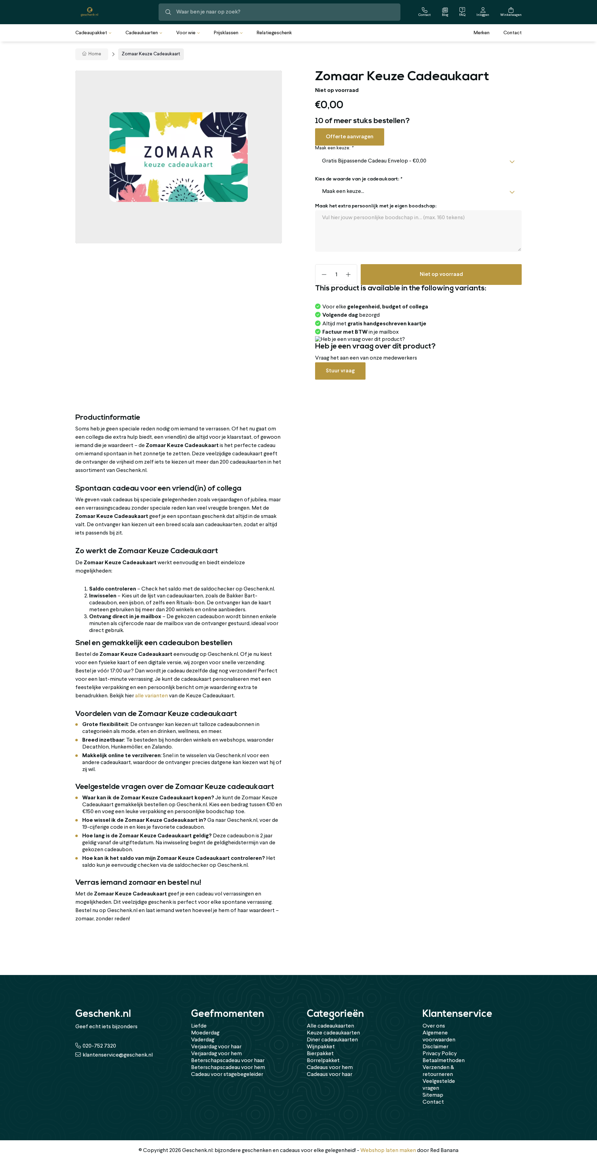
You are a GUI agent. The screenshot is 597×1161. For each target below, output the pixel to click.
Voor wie (186, 32)
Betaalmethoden (444, 1061)
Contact (512, 32)
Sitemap (433, 1095)
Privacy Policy (440, 1054)
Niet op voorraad (441, 274)
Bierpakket (320, 1054)
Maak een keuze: (334, 148)
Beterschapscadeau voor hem (228, 1067)
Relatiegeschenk (274, 32)
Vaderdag (202, 1040)
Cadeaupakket (91, 32)
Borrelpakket (323, 1061)
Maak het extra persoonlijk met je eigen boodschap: (375, 206)
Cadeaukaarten (141, 32)
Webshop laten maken (388, 1150)
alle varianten (151, 696)
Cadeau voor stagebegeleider (227, 1074)
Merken (482, 32)
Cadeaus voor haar (329, 1074)
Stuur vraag (340, 370)
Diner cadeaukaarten (332, 1040)
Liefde (199, 1026)
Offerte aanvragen (349, 136)
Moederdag (205, 1033)
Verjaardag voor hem (216, 1054)
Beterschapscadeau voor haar (228, 1061)
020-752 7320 (99, 1046)
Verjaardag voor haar (216, 1047)
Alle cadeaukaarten (330, 1026)
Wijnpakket (321, 1047)
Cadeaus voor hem (330, 1067)
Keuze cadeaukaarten (333, 1033)
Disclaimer (435, 1047)
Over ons (434, 1026)
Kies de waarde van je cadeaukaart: (358, 179)
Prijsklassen (226, 32)
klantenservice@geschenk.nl (118, 1055)
